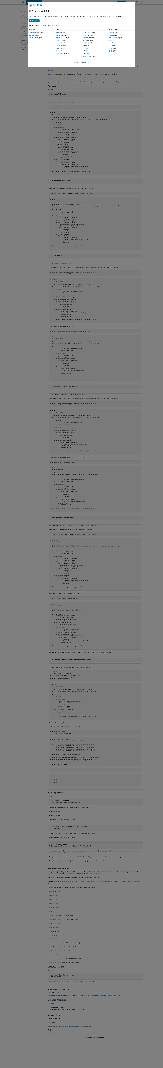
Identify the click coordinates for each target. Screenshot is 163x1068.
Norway (85, 35)
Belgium (58, 32)
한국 (110, 51)
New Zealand (113, 37)
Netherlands (86, 32)
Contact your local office (81, 62)
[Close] (133, 5)
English (86, 51)
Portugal (85, 40)
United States (33, 37)
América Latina (33, 32)
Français (86, 53)
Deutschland (59, 37)
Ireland (58, 48)
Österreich (86, 37)
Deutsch (86, 48)
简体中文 (113, 43)
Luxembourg (59, 53)
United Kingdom (87, 56)
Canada (31, 35)
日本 (110, 48)
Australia (111, 32)
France (58, 45)
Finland (58, 43)
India (110, 35)
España (58, 40)
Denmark (58, 35)
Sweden (85, 43)
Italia (57, 51)
